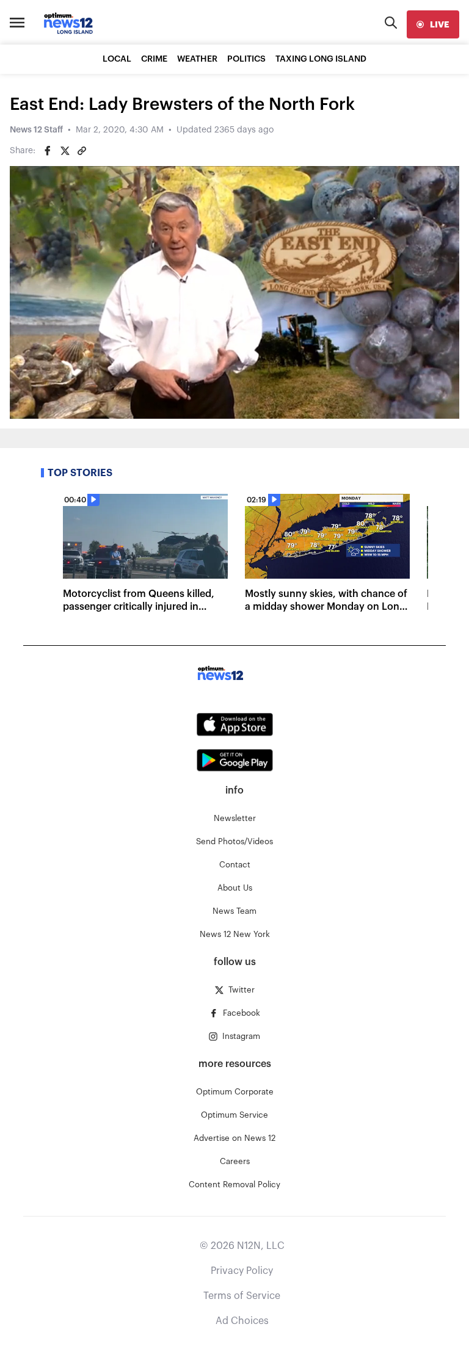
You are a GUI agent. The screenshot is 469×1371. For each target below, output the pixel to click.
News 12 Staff (36, 130)
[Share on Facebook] (48, 151)
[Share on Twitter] (65, 151)
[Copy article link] (82, 151)
